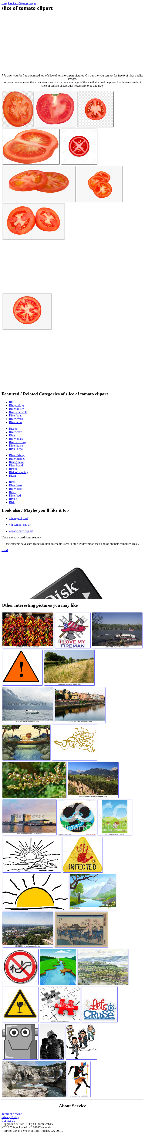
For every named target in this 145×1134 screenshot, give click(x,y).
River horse (16, 445)
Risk (12, 502)
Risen (12, 475)
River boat (15, 415)
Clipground (19, 1122)
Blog (4, 3)
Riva (12, 435)
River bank (15, 485)
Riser (12, 482)
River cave (15, 432)
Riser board (16, 465)
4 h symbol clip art (20, 524)
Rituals (13, 498)
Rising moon (16, 462)
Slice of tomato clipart (15, 121)
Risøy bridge (16, 405)
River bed (15, 495)
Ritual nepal (16, 448)
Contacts (13, 3)
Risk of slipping (18, 472)
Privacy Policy (10, 1117)
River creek (16, 418)
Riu (11, 401)
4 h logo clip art (18, 518)
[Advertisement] (72, 42)
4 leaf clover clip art (21, 531)
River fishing (17, 455)
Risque (13, 468)
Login (32, 3)
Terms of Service (12, 1113)
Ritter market (17, 458)
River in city (16, 408)
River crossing (17, 442)
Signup (23, 3)
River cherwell (18, 412)
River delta (15, 488)
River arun (15, 422)
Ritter (12, 492)
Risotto (13, 428)
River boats (16, 438)
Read (5, 550)
